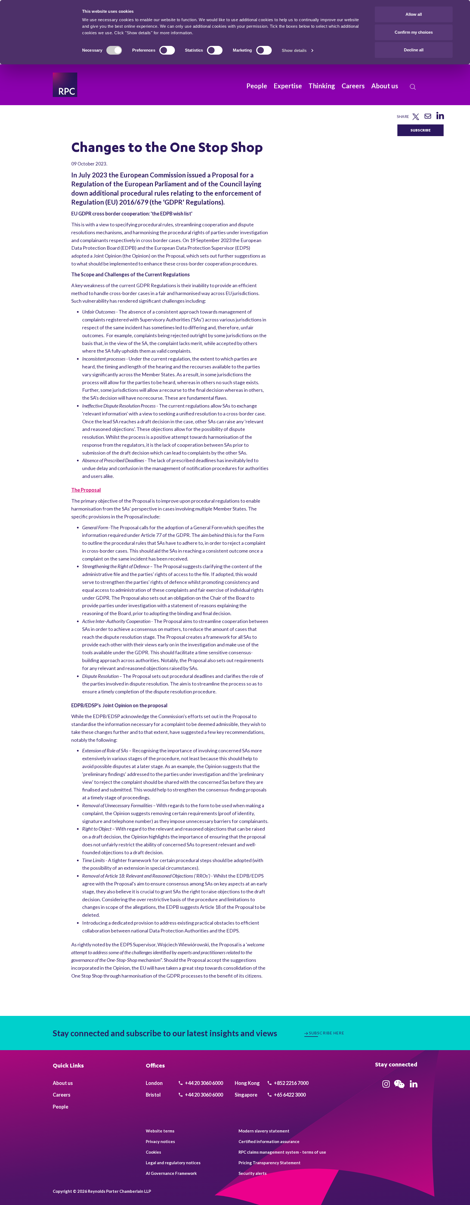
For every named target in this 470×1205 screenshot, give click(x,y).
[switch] (167, 50)
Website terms (160, 1130)
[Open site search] (413, 87)
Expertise (288, 86)
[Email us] (427, 118)
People (256, 86)
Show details (294, 50)
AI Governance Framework (171, 1173)
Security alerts (253, 1173)
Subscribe (420, 130)
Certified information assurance (269, 1141)
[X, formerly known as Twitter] (415, 119)
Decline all (413, 50)
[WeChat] (399, 1089)
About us (384, 86)
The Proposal (86, 490)
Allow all (414, 14)
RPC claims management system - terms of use (282, 1152)
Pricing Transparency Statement (270, 1162)
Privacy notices (160, 1141)
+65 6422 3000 (289, 1095)
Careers (353, 86)
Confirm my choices (414, 32)
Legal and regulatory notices (173, 1162)
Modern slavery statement (264, 1130)
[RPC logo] (65, 85)
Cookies (153, 1152)
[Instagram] (386, 1086)
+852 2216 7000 (290, 1083)
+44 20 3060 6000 (203, 1083)
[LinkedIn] (440, 119)
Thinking (321, 86)
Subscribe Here (326, 1033)
